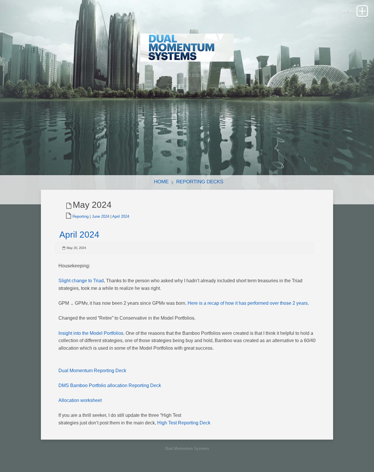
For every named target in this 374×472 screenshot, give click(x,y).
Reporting (80, 216)
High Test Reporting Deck (183, 422)
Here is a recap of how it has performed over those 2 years (248, 303)
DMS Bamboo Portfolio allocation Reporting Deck (109, 385)
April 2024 (120, 216)
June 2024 (100, 216)
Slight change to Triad (81, 280)
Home (161, 181)
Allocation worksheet (80, 400)
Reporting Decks (199, 181)
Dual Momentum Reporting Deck (92, 370)
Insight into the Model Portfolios (90, 333)
